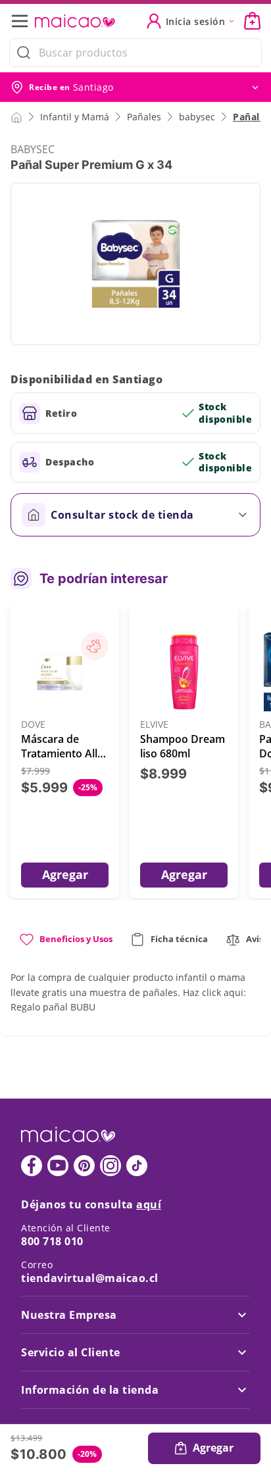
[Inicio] (16, 116)
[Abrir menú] (23, 21)
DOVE (33, 724)
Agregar (65, 874)
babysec (197, 116)
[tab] (65, 944)
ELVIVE (154, 724)
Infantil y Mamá (74, 116)
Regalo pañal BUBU (53, 1007)
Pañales (144, 116)
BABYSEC (33, 149)
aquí (148, 1204)
